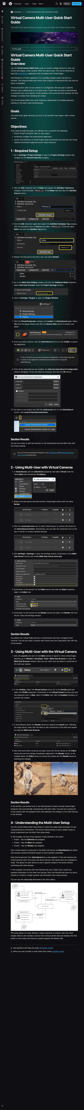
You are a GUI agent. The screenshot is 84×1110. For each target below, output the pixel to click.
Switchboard (23, 73)
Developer (17, 12)
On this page (16, 49)
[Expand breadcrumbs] (23, 12)
